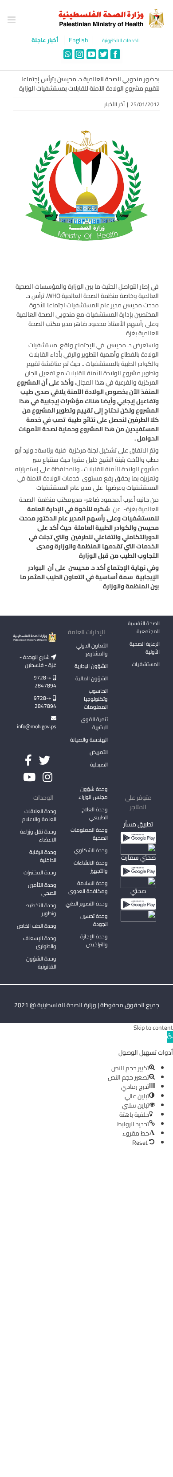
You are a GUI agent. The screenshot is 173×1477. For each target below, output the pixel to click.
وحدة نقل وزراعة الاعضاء (38, 835)
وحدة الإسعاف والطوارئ (39, 942)
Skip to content (153, 1027)
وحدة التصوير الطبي (87, 903)
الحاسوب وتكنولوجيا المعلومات (96, 699)
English (78, 40)
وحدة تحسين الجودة (94, 920)
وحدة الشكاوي (91, 850)
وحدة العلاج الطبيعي (95, 813)
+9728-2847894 (45, 681)
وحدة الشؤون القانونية (41, 962)
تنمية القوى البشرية (94, 723)
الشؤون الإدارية (91, 666)
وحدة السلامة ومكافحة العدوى (88, 887)
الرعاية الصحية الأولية (145, 648)
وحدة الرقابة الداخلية (42, 856)
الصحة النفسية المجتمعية (144, 627)
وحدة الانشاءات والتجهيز (91, 867)
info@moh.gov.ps (36, 726)
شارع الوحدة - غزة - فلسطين (38, 661)
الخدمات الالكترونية (121, 41)
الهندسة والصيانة (89, 740)
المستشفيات (146, 664)
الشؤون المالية (91, 678)
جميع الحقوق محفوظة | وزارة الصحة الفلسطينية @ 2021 (86, 1005)
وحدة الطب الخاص (36, 926)
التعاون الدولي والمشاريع (92, 649)
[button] (170, 1037)
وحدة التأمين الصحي (42, 889)
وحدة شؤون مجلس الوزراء (93, 793)
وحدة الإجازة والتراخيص (94, 940)
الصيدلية (99, 764)
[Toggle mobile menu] (12, 19)
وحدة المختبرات (40, 872)
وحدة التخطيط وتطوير (40, 909)
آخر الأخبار (114, 104)
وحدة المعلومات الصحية (89, 834)
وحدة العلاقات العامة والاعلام (39, 815)
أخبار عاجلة (45, 40)
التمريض (99, 752)
